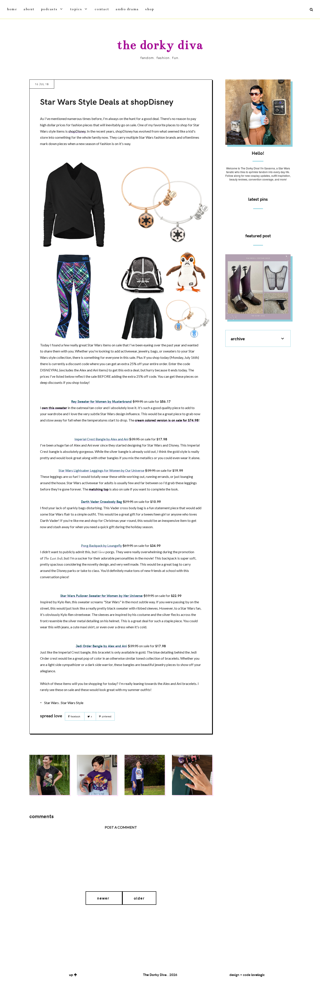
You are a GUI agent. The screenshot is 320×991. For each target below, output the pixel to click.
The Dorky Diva (160, 45)
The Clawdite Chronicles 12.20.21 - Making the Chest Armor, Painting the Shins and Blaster (258, 286)
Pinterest (106, 716)
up (71, 974)
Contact (102, 9)
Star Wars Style (72, 703)
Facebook (75, 716)
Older (139, 898)
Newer (104, 898)
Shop (149, 9)
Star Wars (51, 703)
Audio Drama (127, 9)
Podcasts (49, 9)
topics (76, 9)
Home (12, 9)
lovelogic (258, 974)
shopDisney (77, 131)
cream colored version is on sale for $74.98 (167, 420)
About (29, 9)
